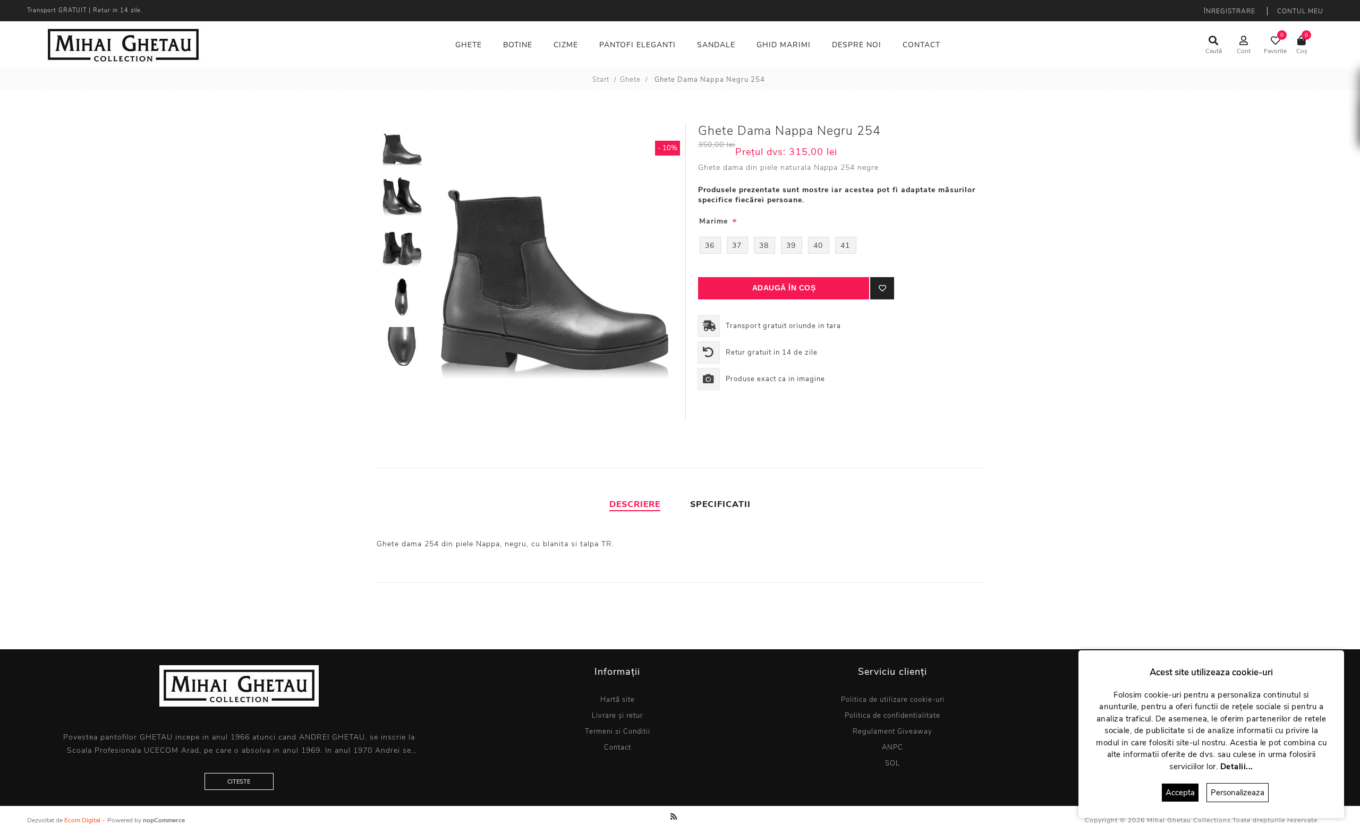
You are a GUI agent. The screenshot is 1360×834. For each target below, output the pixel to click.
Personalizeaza (1237, 792)
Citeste (238, 782)
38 (764, 245)
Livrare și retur (617, 715)
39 (791, 245)
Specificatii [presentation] (720, 504)
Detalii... (1236, 766)
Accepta (1180, 792)
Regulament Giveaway (892, 731)
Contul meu (1300, 11)
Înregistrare (1229, 11)
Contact (617, 747)
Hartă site (617, 699)
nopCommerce (164, 820)
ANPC (892, 747)
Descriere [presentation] (634, 504)
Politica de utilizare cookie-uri (893, 699)
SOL (892, 763)
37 (737, 245)
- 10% (667, 148)
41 (845, 245)
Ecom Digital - (84, 820)
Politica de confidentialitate (892, 715)
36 (710, 245)
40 (818, 245)
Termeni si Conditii (617, 731)
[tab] (635, 504)
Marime (714, 221)
